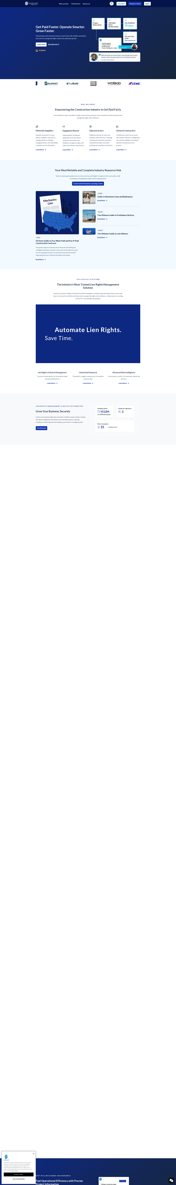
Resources (86, 4)
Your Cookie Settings (19, 1179)
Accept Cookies (18, 1174)
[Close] (34, 1154)
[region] (18, 1167)
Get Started (53, 44)
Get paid (121, 3)
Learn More (40, 150)
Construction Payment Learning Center (88, 184)
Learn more (41, 44)
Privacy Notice (14, 1170)
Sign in (147, 3)
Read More (40, 259)
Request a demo (135, 3)
